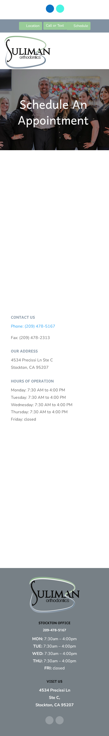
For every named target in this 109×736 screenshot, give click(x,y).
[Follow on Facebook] (50, 9)
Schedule (81, 25)
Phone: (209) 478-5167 (33, 326)
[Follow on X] (60, 9)
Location (33, 25)
